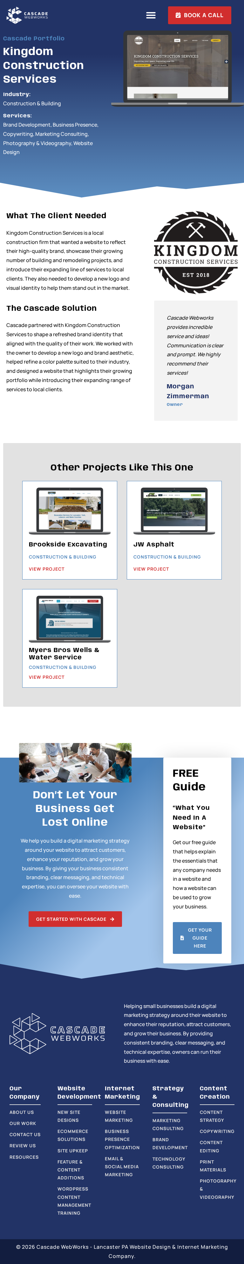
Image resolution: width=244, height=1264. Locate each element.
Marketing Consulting (61, 133)
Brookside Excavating (68, 545)
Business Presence (75, 124)
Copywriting (18, 133)
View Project (46, 569)
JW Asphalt (153, 545)
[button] (151, 15)
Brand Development (27, 124)
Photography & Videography (37, 143)
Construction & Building (32, 103)
